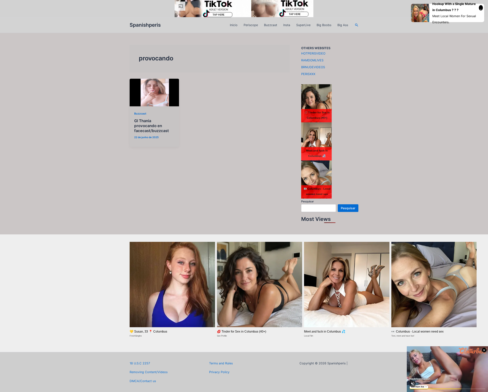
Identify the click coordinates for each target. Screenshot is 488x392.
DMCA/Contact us (143, 381)
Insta (286, 25)
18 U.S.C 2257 (140, 363)
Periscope (251, 25)
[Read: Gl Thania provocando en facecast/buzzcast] (154, 92)
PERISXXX (308, 74)
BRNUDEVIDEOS (313, 67)
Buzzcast (270, 25)
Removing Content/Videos (149, 372)
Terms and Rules (221, 363)
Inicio (234, 25)
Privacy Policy (219, 372)
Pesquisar (307, 201)
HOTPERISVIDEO (313, 53)
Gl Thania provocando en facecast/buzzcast (151, 126)
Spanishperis (145, 25)
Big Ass (342, 25)
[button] (356, 25)
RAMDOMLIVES (312, 60)
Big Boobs (324, 25)
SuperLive (303, 25)
